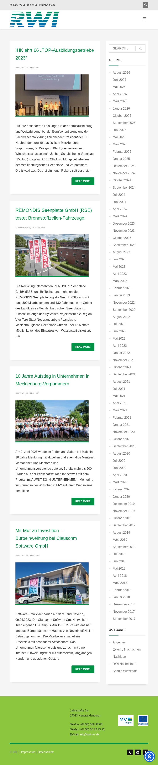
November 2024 (124, 173)
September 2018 (124, 547)
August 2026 (121, 72)
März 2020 (120, 482)
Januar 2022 (121, 352)
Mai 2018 (119, 568)
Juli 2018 (119, 554)
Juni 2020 (119, 467)
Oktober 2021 (122, 367)
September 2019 (124, 525)
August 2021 (121, 381)
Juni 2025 (119, 130)
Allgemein (120, 642)
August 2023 (121, 252)
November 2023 (124, 230)
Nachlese (119, 656)
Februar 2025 (122, 151)
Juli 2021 (119, 388)
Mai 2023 (119, 266)
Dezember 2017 (124, 604)
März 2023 (120, 281)
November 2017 (124, 611)
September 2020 (124, 446)
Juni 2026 (119, 79)
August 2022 (121, 317)
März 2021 (120, 410)
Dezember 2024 (124, 166)
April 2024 (120, 209)
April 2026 (120, 94)
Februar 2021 (122, 417)
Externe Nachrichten (127, 649)
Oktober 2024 (122, 180)
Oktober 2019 (122, 518)
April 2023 (120, 273)
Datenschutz (46, 752)
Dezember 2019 (124, 503)
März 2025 (120, 144)
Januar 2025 (121, 158)
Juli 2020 (119, 460)
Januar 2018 (121, 597)
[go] (140, 49)
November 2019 (124, 511)
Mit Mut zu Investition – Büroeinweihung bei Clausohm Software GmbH (46, 538)
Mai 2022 (119, 338)
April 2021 (120, 403)
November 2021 (124, 360)
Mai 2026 (119, 87)
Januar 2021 (121, 424)
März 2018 (120, 582)
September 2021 (124, 374)
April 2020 (120, 475)
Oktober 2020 (122, 439)
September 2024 (124, 187)
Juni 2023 (119, 259)
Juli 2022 (119, 324)
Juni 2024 (119, 202)
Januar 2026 (121, 108)
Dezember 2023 (124, 223)
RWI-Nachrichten (124, 663)
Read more (83, 181)
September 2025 (124, 122)
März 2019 (120, 539)
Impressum (28, 752)
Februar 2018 (122, 590)
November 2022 (124, 302)
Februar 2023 (122, 288)
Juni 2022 (119, 331)
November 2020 (124, 432)
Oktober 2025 (122, 115)
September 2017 (124, 618)
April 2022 (120, 345)
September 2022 (124, 309)
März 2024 (120, 216)
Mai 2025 (119, 137)
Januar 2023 (121, 295)
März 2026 (120, 101)
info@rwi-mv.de (89, 734)
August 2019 (121, 532)
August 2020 (121, 453)
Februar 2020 (122, 489)
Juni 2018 (119, 561)
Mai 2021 (119, 396)
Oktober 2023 (122, 237)
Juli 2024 (119, 194)
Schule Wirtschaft (125, 671)
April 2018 (120, 575)
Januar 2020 (121, 496)
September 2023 (124, 245)
